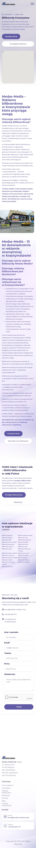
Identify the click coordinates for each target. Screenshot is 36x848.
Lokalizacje (6, 788)
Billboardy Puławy (23, 555)
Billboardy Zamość (7, 566)
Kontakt (5, 798)
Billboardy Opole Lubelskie (9, 553)
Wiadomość (9, 674)
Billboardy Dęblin (7, 540)
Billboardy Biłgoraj (7, 537)
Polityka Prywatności (6, 804)
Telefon (7, 653)
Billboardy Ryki (22, 557)
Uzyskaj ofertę (11, 36)
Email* (7, 643)
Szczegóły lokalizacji (18, 44)
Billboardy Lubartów (8, 546)
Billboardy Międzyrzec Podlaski (24, 550)
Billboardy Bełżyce (7, 535)
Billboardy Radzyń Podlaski (10, 557)
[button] (32, 3)
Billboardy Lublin (23, 546)
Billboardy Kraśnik (23, 542)
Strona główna (7, 785)
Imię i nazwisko (11, 632)
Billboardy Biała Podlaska (25, 535)
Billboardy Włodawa (24, 562)
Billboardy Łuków (7, 549)
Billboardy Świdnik (7, 560)
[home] (8, 3)
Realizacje (18, 502)
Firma (7, 664)
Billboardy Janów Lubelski (9, 542)
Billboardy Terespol (23, 560)
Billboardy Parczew (23, 553)
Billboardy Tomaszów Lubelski (8, 563)
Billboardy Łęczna (23, 544)
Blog (4, 801)
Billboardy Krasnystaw (8, 544)
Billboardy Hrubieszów (24, 540)
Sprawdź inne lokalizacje (18, 441)
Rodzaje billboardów (14, 495)
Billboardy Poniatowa (8, 555)
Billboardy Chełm (23, 537)
